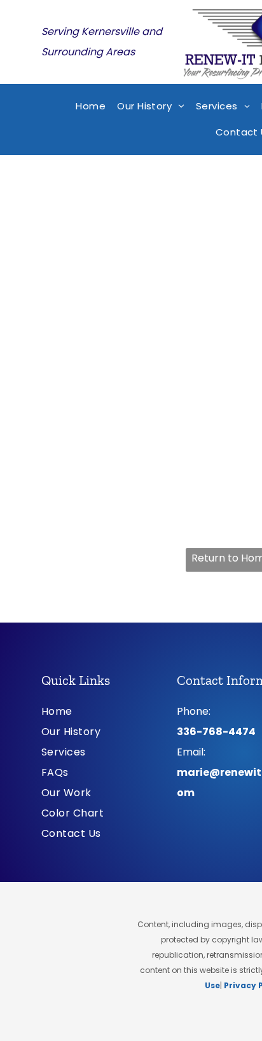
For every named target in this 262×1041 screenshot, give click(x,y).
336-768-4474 (216, 731)
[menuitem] (90, 106)
